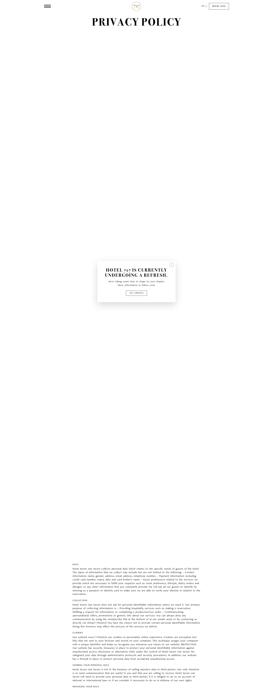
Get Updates (136, 293)
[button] (219, 6)
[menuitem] (203, 6)
